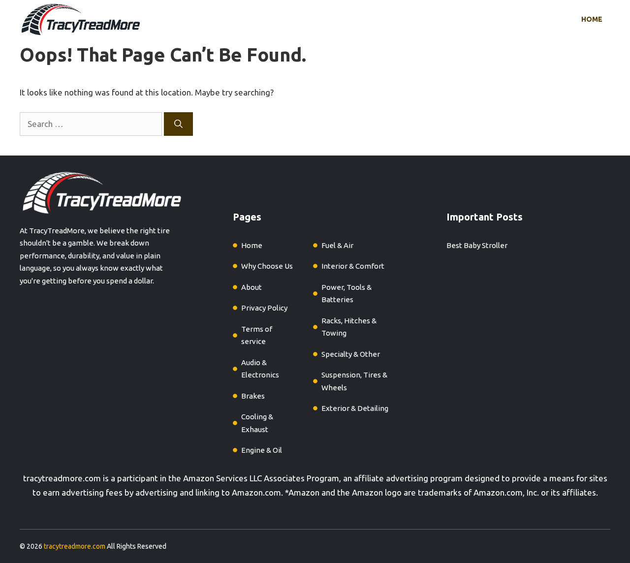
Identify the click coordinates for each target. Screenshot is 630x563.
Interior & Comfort (352, 266)
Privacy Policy (264, 308)
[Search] (178, 124)
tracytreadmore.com (62, 478)
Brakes (253, 396)
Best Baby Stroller (476, 245)
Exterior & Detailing (354, 408)
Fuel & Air (337, 245)
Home (591, 19)
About (251, 287)
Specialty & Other (350, 354)
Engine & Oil (261, 450)
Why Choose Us (267, 266)
